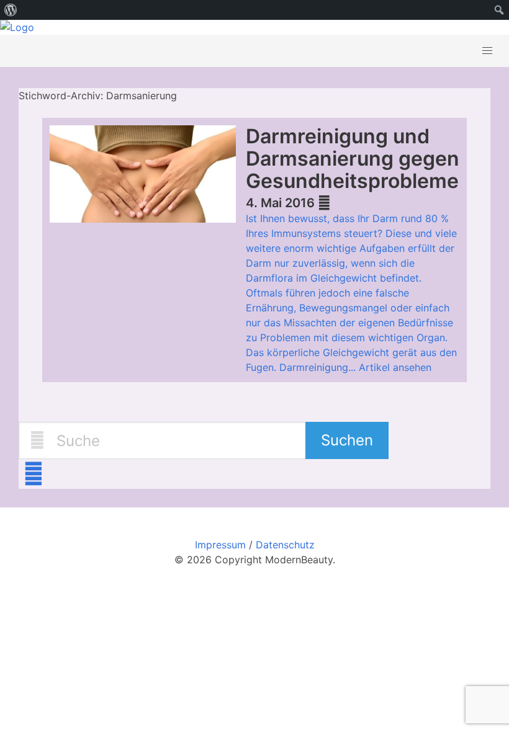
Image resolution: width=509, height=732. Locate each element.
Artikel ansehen (395, 367)
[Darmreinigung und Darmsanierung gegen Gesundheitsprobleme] (148, 175)
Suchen (347, 440)
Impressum (220, 544)
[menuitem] (11, 10)
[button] (487, 51)
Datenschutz (285, 544)
